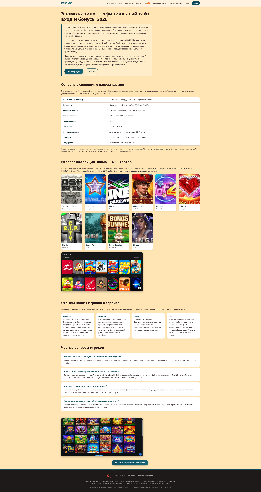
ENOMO (66, 3)
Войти (92, 71)
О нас (188, 3)
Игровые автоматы (114, 3)
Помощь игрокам (159, 3)
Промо (101, 3)
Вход (196, 3)
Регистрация (74, 71)
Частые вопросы (176, 3)
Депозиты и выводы (133, 3)
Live (146, 3)
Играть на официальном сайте (130, 462)
